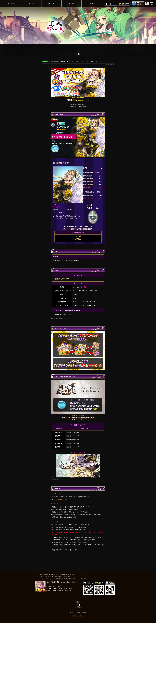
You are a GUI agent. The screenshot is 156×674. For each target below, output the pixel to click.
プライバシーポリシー (78, 616)
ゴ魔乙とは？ (51, 4)
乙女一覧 (71, 4)
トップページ (12, 4)
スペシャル (91, 4)
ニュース (31, 4)
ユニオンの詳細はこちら (60, 499)
